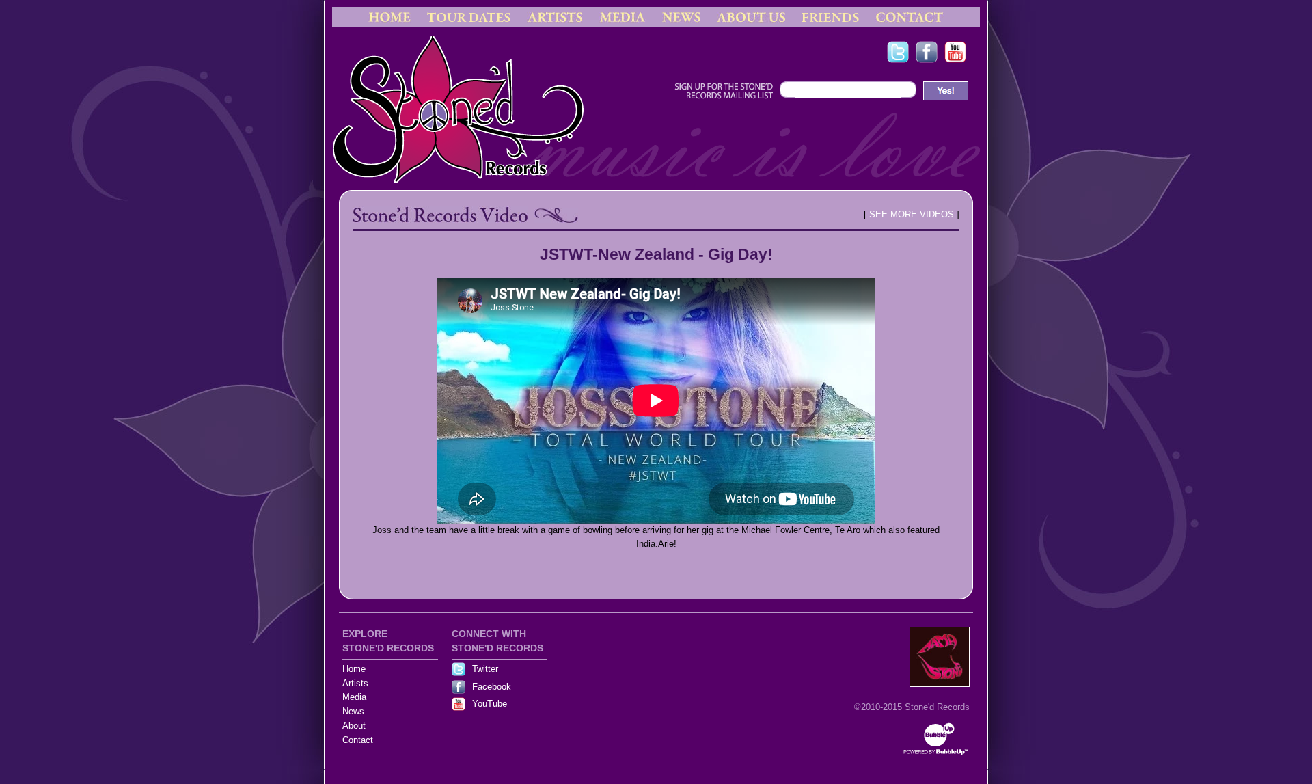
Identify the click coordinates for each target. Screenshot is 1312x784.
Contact (357, 740)
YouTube (489, 704)
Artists (355, 683)
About (354, 725)
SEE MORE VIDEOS (911, 214)
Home (354, 669)
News (353, 711)
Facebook (491, 686)
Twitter (485, 669)
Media (354, 697)
